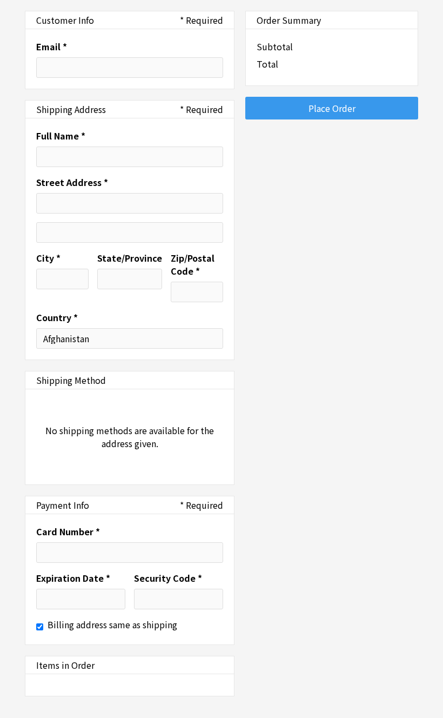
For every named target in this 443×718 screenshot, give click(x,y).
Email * (51, 46)
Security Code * (168, 577)
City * (48, 257)
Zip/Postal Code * (192, 264)
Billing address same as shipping (112, 624)
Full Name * (60, 135)
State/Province (129, 257)
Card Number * (68, 531)
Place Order (331, 108)
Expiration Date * (73, 577)
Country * (57, 317)
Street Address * (72, 182)
